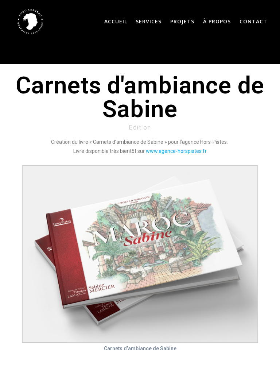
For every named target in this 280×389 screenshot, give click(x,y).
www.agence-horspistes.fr (176, 151)
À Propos (217, 21)
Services (149, 21)
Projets (182, 21)
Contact (253, 21)
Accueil (115, 21)
